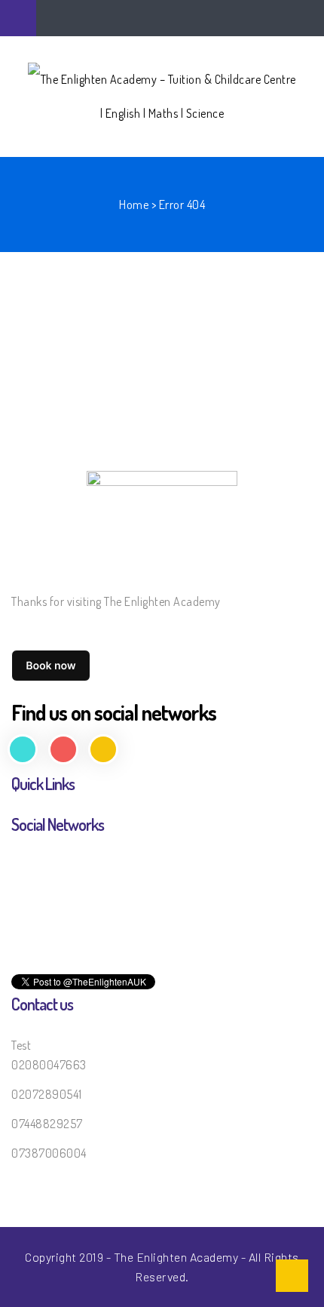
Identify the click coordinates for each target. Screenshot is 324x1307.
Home (133, 204)
